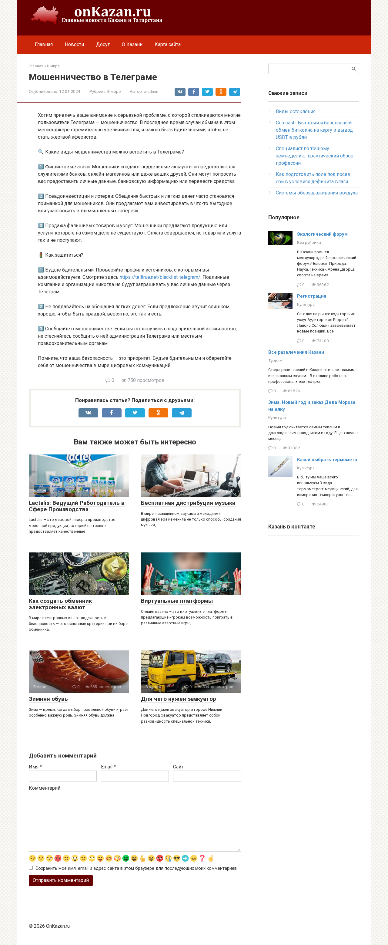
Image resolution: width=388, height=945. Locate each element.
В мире (114, 91)
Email (108, 767)
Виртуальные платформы (177, 600)
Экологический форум (322, 234)
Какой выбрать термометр (327, 459)
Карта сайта (168, 44)
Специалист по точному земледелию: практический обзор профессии (314, 156)
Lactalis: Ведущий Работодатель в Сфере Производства (77, 506)
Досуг (103, 44)
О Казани (132, 44)
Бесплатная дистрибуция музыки (188, 502)
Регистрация (311, 296)
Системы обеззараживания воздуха (317, 193)
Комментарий (44, 788)
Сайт (178, 767)
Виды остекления (296, 111)
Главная (44, 44)
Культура (306, 304)
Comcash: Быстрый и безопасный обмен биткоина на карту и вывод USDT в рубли (314, 130)
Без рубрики (309, 242)
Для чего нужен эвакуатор (178, 698)
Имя (35, 767)
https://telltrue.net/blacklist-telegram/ (160, 277)
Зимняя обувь (48, 698)
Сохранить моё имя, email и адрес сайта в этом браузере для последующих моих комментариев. (136, 868)
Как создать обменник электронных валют (60, 604)
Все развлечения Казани (296, 352)
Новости (74, 44)
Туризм (275, 360)
